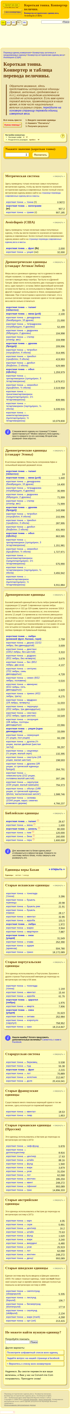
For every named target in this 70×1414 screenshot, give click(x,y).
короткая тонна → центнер (21, 1156)
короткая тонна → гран (19, 1190)
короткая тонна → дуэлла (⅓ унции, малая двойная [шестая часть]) (23, 744)
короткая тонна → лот (18, 1073)
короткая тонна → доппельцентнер (16, 1151)
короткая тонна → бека (19, 836)
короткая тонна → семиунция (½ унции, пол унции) (22, 736)
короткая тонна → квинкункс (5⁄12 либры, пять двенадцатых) (22, 687)
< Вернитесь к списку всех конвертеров (29, 1363)
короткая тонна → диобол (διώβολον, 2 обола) (20, 364)
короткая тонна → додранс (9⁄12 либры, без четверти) (21, 657)
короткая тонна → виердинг (21, 1243)
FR (24, 22)
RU (19, 22)
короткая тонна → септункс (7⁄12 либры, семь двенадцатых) (21, 671)
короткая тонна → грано (19, 952)
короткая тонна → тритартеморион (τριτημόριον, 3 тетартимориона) (23, 378)
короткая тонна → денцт (19, 1258)
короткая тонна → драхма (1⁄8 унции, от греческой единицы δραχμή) (23, 766)
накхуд (26, 875)
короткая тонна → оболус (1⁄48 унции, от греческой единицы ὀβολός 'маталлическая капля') (23, 791)
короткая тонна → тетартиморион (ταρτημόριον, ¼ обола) (23, 406)
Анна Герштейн (45, 1399)
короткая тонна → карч (19, 1220)
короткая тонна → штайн (20, 1160)
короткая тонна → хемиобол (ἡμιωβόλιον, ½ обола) (22, 386)
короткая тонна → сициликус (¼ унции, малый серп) (22, 752)
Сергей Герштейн (30, 1399)
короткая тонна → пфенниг (21, 1186)
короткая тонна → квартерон (22, 931)
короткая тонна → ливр (19, 1115)
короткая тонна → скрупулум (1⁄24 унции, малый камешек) (22, 783)
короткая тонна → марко (20, 927)
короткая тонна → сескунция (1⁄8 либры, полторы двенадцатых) (22, 722)
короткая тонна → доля (19, 1080)
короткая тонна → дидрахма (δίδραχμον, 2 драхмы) (22, 331)
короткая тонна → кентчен (21, 1178)
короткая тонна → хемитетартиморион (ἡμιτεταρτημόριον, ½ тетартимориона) (17, 416)
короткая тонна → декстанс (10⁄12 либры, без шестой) (21, 650)
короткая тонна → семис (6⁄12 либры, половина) (23, 679)
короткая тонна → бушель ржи (23, 906)
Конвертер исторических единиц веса (41, 13)
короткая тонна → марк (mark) (23, 1316)
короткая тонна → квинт (19, 1182)
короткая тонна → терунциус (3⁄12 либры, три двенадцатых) (23, 707)
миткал (18, 875)
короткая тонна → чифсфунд (22, 1146)
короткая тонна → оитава (20, 1016)
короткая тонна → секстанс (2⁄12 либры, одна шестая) (21, 714)
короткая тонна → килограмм (23, 205)
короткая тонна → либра (21, 924)
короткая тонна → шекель (21, 828)
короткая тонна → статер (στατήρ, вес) (20, 338)
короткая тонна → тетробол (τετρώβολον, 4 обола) (21, 351)
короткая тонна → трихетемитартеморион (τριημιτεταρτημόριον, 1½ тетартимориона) (19, 395)
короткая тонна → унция (19, 252)
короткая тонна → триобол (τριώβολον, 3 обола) (21, 357)
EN (3, 22)
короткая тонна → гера (19, 840)
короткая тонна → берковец (21, 1062)
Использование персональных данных (20, 1405)
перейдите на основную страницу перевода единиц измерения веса (35, 110)
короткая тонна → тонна (19, 202)
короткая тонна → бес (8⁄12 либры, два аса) (21, 663)
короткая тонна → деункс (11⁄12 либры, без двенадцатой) (23, 644)
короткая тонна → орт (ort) (21, 1320)
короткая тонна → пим (18, 832)
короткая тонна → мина (19, 825)
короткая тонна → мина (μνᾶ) (23, 313)
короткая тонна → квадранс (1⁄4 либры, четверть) (21, 701)
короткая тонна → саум (19, 1224)
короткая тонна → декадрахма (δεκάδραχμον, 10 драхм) (23, 318)
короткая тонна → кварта (20, 1006)
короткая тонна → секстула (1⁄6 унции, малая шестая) (23, 758)
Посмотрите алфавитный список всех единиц (32, 1352)
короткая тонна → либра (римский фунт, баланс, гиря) (23, 637)
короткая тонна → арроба (20, 920)
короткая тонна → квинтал (21, 916)
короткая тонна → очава (19, 941)
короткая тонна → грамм (20, 212)
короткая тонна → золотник (21, 1077)
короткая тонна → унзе (19, 1171)
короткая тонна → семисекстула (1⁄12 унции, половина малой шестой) (20, 775)
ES (8, 22)
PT (13, 22)
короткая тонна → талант (21, 821)
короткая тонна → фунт (20, 248)
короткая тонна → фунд (19, 1163)
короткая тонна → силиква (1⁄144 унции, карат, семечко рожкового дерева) (22, 800)
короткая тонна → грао (19, 1026)
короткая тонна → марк (19, 1167)
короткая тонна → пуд (18, 1065)
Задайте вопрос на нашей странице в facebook (33, 1358)
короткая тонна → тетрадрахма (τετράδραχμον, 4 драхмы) (23, 325)
